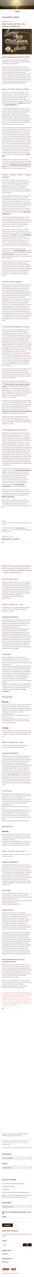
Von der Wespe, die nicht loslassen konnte (13, 1183)
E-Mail (4, 1217)
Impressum (5, 1253)
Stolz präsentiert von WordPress (10, 1273)
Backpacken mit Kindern (11, 539)
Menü (17, 11)
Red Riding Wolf (19, 527)
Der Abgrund (5, 1189)
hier (9, 449)
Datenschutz (5, 1261)
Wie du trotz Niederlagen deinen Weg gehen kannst (15, 1192)
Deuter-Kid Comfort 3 (13, 774)
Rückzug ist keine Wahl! (8, 1186)
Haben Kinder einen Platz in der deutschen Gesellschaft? (13, 25)
